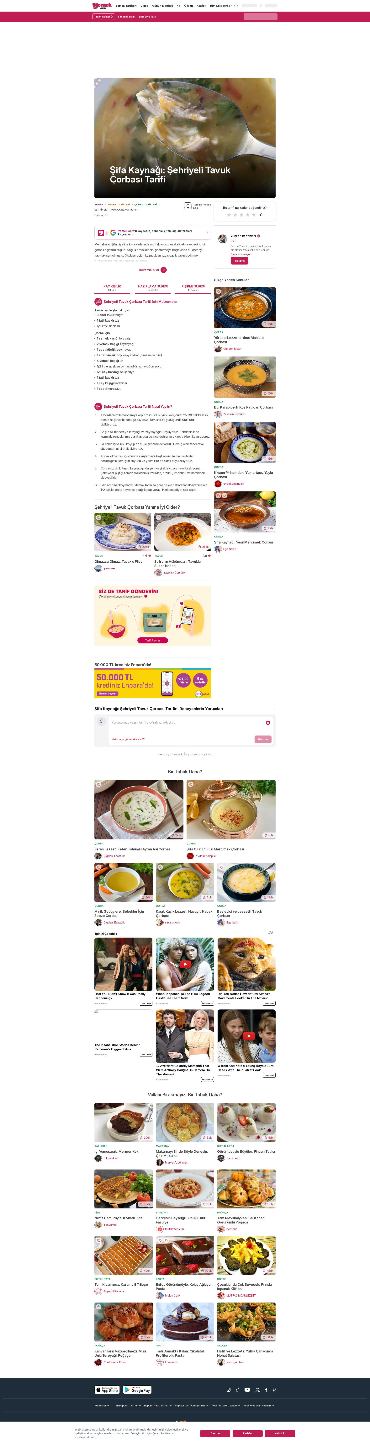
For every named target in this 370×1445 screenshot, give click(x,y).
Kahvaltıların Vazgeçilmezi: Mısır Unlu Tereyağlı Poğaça (120, 1353)
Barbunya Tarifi (147, 16)
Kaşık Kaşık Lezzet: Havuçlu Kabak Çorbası (184, 913)
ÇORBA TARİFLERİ (145, 204)
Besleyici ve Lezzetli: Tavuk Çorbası (239, 913)
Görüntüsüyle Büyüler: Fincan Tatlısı (246, 1151)
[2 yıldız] (235, 215)
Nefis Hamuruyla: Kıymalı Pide (118, 1218)
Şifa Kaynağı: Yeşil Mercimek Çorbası (244, 542)
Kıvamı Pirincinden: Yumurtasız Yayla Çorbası (243, 475)
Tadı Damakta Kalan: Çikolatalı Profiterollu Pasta (180, 1353)
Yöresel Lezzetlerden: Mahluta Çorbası (239, 340)
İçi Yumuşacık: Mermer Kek (116, 1151)
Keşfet (201, 5)
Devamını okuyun (241, 254)
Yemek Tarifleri (126, 5)
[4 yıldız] (247, 215)
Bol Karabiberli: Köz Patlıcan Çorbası (243, 407)
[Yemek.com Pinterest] (274, 1390)
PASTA (160, 1279)
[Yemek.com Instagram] (228, 1390)
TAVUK (98, 555)
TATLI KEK (100, 1146)
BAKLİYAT (162, 1212)
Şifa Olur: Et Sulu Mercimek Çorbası (215, 849)
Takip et (240, 260)
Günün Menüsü (162, 5)
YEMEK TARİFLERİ (119, 204)
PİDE (97, 1212)
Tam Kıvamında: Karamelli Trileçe (121, 1284)
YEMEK (98, 204)
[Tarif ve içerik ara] (236, 5)
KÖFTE (221, 1279)
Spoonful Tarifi (126, 16)
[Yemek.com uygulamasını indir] (107, 1389)
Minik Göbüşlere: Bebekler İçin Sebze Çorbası (119, 913)
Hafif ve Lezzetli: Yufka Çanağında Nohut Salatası (245, 1353)
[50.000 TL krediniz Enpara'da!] (152, 683)
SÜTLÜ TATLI (225, 1146)
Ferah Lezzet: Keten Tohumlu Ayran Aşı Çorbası (132, 849)
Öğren (188, 5)
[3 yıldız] (241, 215)
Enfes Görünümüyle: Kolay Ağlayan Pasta (184, 1286)
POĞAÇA (222, 1212)
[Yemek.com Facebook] (266, 1390)
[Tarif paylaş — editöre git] (152, 613)
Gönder (263, 739)
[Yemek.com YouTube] (247, 1390)
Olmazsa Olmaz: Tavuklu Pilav (118, 561)
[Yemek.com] (102, 6)
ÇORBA (218, 332)
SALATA (222, 1345)
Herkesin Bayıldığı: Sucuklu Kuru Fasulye (181, 1220)
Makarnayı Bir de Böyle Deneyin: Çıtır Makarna (182, 1153)
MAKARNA (162, 1146)
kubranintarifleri (243, 236)
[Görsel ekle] (268, 722)
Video (144, 5)
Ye (178, 5)
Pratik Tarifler (102, 16)
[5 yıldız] (253, 215)
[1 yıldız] (229, 215)
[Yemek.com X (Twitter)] (258, 1390)
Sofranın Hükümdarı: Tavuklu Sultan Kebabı (177, 563)
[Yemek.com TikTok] (237, 1390)
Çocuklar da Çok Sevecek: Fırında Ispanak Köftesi (244, 1286)
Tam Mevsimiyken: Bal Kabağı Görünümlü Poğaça (241, 1220)
